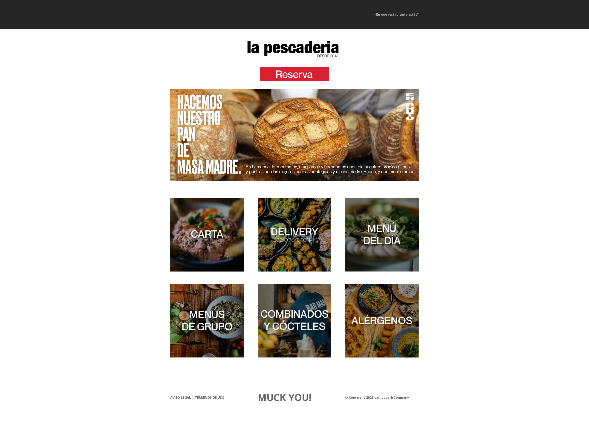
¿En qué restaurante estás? (397, 15)
